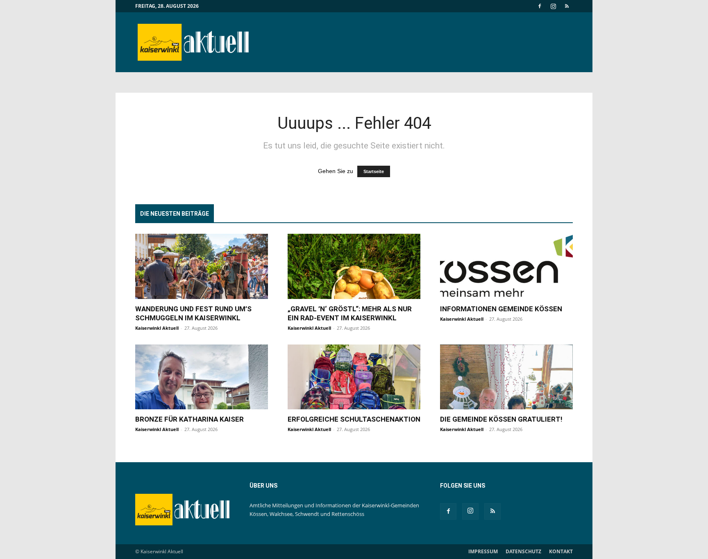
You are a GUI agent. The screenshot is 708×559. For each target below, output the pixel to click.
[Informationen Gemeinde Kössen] (506, 266)
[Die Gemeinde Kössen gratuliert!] (506, 377)
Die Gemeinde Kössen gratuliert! (501, 419)
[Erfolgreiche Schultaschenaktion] (354, 377)
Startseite (373, 171)
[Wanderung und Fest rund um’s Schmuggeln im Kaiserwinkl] (201, 266)
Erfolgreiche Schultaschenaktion (354, 419)
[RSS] (566, 6)
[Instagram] (553, 6)
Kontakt (561, 551)
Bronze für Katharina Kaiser (189, 419)
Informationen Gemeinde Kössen (501, 309)
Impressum (483, 551)
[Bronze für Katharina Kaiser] (201, 377)
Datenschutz (523, 551)
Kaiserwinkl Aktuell (157, 328)
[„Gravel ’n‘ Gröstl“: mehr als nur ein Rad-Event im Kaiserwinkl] (354, 266)
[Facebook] (539, 6)
